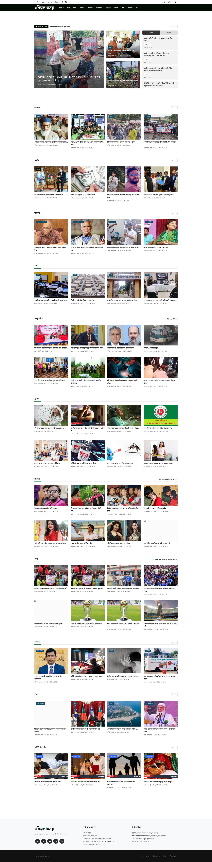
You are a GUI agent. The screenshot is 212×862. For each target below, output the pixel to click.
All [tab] (168, 319)
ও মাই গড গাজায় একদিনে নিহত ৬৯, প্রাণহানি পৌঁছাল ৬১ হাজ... (160, 381)
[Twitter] (43, 841)
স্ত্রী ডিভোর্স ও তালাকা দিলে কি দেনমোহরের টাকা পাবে (49, 782)
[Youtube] (49, 841)
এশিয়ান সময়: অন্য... (148, 145)
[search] (176, 8)
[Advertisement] (106, 98)
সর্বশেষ (68, 7)
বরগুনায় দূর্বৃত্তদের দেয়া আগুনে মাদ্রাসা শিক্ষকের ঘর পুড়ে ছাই (65, 26)
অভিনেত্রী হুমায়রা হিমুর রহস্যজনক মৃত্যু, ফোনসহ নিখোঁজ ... (51, 543)
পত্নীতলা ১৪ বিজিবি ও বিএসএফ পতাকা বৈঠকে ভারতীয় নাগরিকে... (86, 381)
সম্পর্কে (36, 2)
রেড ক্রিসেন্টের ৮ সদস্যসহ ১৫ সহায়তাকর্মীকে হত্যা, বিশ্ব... (160, 195)
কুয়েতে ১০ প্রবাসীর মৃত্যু (151, 348)
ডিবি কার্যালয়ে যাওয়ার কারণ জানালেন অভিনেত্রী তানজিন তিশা (122, 509)
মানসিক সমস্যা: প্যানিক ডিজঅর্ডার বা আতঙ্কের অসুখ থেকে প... (87, 429)
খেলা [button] (123, 7)
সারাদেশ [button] (60, 7)
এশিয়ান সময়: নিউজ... (148, 303)
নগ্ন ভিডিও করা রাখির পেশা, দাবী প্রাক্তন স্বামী (157, 543)
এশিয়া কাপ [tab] (158, 559)
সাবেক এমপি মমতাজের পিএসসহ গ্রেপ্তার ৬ (119, 247)
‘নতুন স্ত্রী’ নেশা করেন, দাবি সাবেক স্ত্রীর (155, 508)
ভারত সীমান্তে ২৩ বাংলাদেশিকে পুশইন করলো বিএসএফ (49, 380)
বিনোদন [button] (115, 7)
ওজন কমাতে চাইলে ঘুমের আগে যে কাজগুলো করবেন (158, 463)
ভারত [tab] (171, 319)
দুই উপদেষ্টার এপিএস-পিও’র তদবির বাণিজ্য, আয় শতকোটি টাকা (87, 196)
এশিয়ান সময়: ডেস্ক (38, 148)
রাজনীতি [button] (82, 7)
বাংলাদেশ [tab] (175, 479)
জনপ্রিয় (169, 32)
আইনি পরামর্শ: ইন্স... (38, 785)
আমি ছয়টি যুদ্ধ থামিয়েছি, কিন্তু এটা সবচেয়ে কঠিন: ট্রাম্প (87, 348)
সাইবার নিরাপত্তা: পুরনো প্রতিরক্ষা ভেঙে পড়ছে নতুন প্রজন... (158, 730)
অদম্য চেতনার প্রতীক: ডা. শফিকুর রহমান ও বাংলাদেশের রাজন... (123, 730)
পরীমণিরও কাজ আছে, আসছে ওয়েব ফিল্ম (118, 543)
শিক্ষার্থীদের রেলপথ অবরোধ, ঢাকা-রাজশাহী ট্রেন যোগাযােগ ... (123, 143)
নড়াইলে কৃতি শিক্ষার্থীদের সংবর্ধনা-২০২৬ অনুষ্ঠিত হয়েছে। (121, 52)
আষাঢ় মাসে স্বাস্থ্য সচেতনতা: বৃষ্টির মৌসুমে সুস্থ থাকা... (123, 428)
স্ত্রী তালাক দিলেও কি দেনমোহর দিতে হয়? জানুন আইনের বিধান (159, 783)
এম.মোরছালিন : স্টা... (39, 466)
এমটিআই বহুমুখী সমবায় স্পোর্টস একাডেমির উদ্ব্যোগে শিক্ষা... (123, 588)
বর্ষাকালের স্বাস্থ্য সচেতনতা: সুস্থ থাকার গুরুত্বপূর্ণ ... (49, 428)
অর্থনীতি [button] (90, 7)
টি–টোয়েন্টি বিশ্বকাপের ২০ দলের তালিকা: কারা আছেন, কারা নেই (160, 624)
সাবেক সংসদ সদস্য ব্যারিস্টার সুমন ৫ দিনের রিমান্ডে (158, 676)
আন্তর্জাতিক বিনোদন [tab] (167, 479)
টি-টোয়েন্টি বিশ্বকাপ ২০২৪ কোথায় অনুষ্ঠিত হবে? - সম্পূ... (87, 623)
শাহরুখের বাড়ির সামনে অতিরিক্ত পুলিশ (81, 543)
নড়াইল (147, 44)
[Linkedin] (55, 841)
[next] (176, 26)
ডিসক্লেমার (49, 2)
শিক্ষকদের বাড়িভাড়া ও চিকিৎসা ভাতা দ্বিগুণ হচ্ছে (84, 142)
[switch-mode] (176, 2)
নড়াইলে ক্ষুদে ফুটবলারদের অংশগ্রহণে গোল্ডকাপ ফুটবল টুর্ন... (51, 588)
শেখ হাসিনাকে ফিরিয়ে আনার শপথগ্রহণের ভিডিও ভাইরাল (86, 247)
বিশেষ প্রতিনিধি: (74, 200)
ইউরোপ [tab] (175, 319)
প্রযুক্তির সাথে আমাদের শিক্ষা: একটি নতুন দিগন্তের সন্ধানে (51, 300)
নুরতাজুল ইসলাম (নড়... (42, 84)
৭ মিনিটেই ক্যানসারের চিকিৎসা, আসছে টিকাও (83, 463)
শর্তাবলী (56, 2)
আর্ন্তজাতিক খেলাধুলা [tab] (167, 559)
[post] (69, 59)
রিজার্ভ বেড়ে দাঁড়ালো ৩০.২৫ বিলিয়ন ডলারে (46, 195)
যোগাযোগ (42, 2)
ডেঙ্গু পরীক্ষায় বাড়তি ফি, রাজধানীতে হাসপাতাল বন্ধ (158, 428)
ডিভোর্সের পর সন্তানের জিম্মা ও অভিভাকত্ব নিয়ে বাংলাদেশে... (84, 783)
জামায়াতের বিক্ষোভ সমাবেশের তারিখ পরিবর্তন (156, 142)
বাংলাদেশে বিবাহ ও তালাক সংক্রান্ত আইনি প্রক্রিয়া (121, 782)
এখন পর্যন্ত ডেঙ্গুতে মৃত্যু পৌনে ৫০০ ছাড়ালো (120, 463)
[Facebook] (37, 841)
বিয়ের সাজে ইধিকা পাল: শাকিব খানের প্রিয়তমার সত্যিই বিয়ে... (86, 509)
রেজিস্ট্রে (170, 2)
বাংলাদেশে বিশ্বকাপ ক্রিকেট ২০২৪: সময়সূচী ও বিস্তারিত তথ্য (123, 624)
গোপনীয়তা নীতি (63, 2)
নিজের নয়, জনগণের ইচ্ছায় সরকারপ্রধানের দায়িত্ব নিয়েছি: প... (50, 248)
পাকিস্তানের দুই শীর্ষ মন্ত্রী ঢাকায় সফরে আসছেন (120, 348)
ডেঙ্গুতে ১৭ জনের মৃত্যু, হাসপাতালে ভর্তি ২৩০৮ (47, 463)
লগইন (164, 2)
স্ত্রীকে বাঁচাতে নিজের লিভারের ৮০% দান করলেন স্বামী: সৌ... (122, 381)
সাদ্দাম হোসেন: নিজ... (75, 434)
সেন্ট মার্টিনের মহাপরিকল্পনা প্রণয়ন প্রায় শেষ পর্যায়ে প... (86, 729)
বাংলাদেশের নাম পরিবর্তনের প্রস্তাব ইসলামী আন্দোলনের (122, 195)
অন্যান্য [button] (130, 7)
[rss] (61, 841)
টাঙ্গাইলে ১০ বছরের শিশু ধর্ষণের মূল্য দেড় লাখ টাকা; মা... (86, 676)
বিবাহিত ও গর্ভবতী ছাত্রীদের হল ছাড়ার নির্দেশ (83, 300)
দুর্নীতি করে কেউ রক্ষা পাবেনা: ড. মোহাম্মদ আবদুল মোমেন (50, 676)
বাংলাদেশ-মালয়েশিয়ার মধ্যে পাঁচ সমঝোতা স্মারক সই (48, 729)
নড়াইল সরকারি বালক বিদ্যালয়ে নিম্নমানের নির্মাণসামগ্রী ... (123, 82)
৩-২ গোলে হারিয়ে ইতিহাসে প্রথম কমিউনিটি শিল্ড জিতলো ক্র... (159, 589)
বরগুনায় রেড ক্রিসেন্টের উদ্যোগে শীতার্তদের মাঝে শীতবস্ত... (51, 348)
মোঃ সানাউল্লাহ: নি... (75, 303)
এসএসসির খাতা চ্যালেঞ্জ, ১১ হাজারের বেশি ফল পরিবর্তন (122, 300)
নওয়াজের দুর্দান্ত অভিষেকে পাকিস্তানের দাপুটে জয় (48, 623)
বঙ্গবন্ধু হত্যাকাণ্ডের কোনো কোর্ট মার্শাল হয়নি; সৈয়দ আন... (160, 300)
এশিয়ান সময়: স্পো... (111, 591)
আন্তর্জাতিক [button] (99, 7)
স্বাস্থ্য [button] (107, 7)
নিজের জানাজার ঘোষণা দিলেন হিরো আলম (45, 508)
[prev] (172, 26)
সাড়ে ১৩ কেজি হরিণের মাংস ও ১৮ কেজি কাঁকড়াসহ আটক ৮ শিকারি (50, 143)
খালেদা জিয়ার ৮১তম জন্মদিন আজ (153, 247)
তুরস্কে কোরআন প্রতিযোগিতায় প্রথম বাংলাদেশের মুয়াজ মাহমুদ (123, 677)
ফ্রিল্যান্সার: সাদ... (147, 735)
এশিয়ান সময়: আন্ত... (112, 351)
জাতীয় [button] (74, 7)
